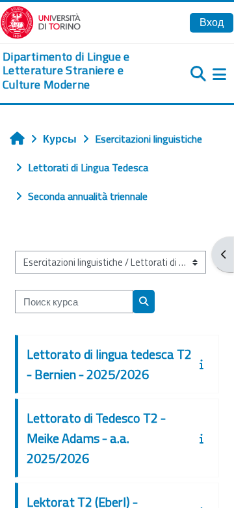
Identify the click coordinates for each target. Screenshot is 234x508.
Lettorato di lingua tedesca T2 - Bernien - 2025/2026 (109, 364)
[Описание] (204, 364)
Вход (212, 22)
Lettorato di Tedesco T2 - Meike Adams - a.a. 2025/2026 (96, 438)
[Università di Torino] (40, 21)
